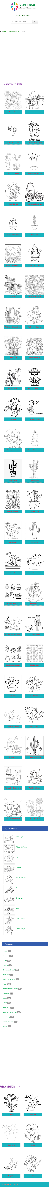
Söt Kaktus (13, 696)
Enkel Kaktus (34, 603)
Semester (6, 993)
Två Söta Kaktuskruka (34, 388)
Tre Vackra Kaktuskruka (13, 788)
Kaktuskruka (13, 481)
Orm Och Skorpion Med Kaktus (14, 634)
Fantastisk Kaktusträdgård (13, 327)
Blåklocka (11, 1114)
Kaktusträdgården (13, 511)
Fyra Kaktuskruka (13, 173)
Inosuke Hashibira (21, 877)
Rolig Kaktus (13, 419)
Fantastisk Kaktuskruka (34, 173)
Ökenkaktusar (13, 112)
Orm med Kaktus (34, 634)
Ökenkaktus (13, 542)
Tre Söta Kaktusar (34, 788)
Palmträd (33, 1114)
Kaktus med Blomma (34, 327)
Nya (23, 15)
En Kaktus (34, 235)
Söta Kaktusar (34, 665)
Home (18, 15)
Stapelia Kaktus (34, 696)
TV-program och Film (10, 1012)
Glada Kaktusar (34, 726)
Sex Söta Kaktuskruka (13, 665)
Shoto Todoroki (20, 918)
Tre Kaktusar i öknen (34, 757)
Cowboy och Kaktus (13, 450)
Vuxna (5, 1026)
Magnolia (11, 1176)
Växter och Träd (14, 31)
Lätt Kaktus (34, 542)
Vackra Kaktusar (34, 358)
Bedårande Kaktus (13, 142)
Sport (5, 1003)
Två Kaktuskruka (13, 757)
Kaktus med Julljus (34, 265)
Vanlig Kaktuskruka (34, 450)
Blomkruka (11, 1145)
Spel (4, 998)
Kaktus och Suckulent (35, 204)
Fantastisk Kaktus (34, 511)
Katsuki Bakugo (20, 929)
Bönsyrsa (18, 888)
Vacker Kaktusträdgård (13, 265)
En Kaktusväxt (34, 481)
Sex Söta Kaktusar (13, 603)
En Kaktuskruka (34, 573)
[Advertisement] (24, 59)
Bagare (18, 908)
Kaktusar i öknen (34, 112)
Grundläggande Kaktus (34, 142)
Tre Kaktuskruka (34, 819)
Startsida (4, 31)
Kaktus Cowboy (13, 388)
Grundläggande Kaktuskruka (14, 235)
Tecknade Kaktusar (13, 726)
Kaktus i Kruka (13, 573)
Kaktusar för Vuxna (34, 296)
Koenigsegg (19, 898)
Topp (28, 15)
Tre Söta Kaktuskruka (13, 819)
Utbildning (6, 1017)
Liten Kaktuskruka (34, 419)
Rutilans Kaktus (13, 358)
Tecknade (6, 1007)
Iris (33, 1176)
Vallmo (33, 1145)
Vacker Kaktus (13, 204)
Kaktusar (13, 296)
